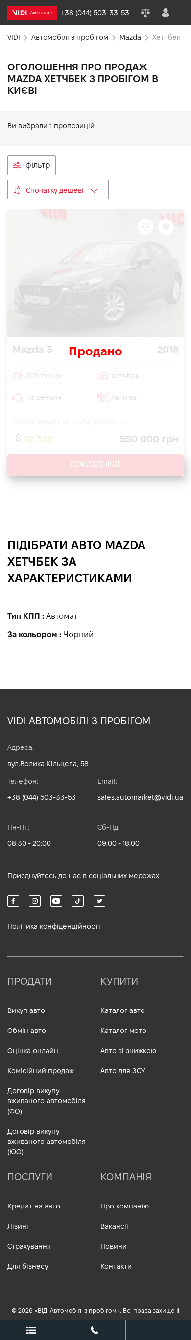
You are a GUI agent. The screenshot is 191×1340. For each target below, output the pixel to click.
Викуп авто (26, 1010)
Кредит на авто (33, 1206)
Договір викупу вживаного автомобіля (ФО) (46, 1101)
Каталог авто (122, 1010)
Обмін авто (26, 1030)
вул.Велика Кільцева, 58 (48, 764)
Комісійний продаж (40, 1071)
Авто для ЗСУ (122, 1071)
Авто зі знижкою (128, 1050)
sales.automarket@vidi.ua (140, 797)
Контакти (116, 1266)
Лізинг (18, 1226)
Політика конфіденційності (53, 926)
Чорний (78, 634)
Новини (113, 1246)
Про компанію (124, 1206)
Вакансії (114, 1226)
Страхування (29, 1246)
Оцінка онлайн (32, 1050)
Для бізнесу (27, 1266)
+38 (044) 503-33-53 (41, 797)
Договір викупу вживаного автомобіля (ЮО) (46, 1141)
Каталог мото (123, 1030)
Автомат (61, 616)
